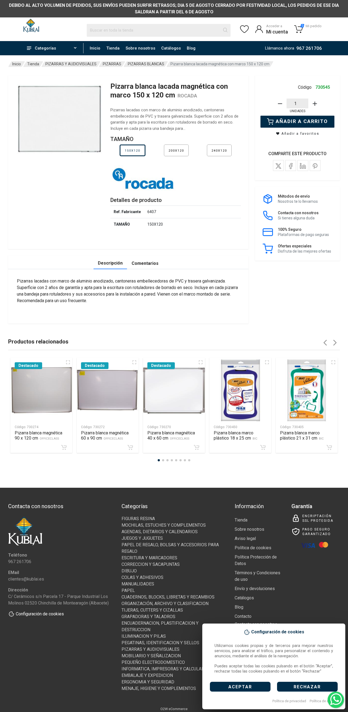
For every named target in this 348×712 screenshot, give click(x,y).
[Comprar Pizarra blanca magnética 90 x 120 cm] (64, 447)
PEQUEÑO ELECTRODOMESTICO (153, 662)
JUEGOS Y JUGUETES (142, 538)
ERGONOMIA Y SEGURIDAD (148, 682)
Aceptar (240, 686)
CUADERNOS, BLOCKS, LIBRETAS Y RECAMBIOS (168, 597)
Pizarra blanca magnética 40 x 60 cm (171, 435)
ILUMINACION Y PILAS (144, 636)
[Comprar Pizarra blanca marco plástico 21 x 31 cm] (329, 447)
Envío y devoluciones (255, 588)
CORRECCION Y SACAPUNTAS (151, 564)
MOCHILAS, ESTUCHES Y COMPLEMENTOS (164, 525)
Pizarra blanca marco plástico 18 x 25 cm (235, 435)
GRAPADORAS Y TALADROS (148, 616)
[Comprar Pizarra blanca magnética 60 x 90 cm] (130, 447)
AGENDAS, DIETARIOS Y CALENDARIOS (160, 531)
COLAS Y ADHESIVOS (142, 577)
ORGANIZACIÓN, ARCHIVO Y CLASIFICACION (165, 603)
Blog (191, 48)
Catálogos (171, 48)
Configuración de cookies (40, 613)
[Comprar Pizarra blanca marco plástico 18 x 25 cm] (263, 447)
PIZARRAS (112, 64)
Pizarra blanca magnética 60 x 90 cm (105, 435)
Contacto (243, 616)
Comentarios (145, 263)
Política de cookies (324, 701)
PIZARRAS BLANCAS (146, 64)
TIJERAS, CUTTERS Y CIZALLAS (152, 610)
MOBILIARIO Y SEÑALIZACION (151, 655)
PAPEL (128, 590)
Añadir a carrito (302, 121)
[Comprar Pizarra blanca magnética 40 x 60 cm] (196, 447)
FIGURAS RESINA (138, 518)
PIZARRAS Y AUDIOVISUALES (71, 64)
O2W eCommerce (174, 709)
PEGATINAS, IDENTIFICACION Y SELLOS (160, 642)
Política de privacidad (289, 701)
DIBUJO (129, 570)
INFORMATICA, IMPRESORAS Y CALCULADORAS (169, 668)
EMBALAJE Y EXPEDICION (147, 675)
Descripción (110, 263)
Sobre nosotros (140, 48)
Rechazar (307, 686)
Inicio (95, 48)
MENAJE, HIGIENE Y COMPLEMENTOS (159, 688)
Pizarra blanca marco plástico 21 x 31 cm (302, 435)
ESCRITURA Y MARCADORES (149, 557)
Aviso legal (245, 538)
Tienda (113, 48)
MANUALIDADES (138, 584)
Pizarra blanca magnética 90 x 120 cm (38, 435)
